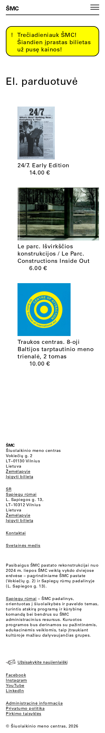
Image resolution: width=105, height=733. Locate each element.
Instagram (16, 680)
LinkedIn (15, 690)
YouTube (15, 685)
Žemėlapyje (18, 471)
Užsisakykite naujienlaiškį (43, 662)
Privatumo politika (25, 708)
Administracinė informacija (34, 703)
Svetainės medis (23, 545)
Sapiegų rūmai (21, 494)
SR (8, 489)
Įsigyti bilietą (20, 476)
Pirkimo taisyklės (23, 713)
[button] (94, 7)
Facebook (16, 675)
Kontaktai (16, 533)
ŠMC (12, 8)
